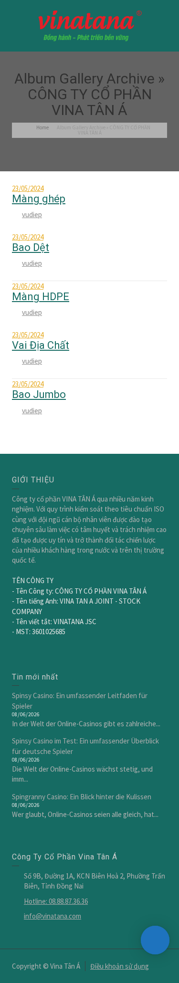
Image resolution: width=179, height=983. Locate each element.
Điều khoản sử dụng (119, 966)
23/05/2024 (27, 188)
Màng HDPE (40, 297)
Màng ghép (38, 199)
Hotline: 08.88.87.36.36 (56, 901)
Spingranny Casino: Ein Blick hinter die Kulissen (81, 796)
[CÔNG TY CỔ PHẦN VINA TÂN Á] (89, 25)
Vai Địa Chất (40, 345)
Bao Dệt (30, 247)
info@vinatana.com (52, 915)
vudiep (32, 214)
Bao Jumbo (39, 394)
